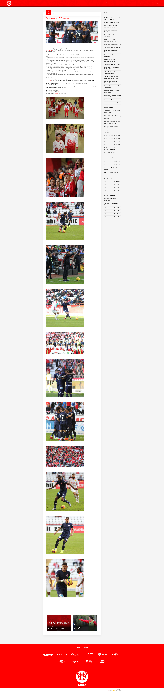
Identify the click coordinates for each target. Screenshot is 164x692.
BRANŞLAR (140, 3)
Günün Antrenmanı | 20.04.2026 (112, 216)
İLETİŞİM (152, 3)
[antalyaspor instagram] (83, 685)
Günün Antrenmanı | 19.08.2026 (112, 22)
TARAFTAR (134, 3)
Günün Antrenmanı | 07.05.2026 (112, 161)
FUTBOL (116, 3)
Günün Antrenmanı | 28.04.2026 (112, 190)
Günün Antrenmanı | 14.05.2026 (112, 138)
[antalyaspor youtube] (85, 685)
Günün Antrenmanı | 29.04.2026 (112, 187)
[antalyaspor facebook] (79, 685)
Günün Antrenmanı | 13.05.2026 (112, 141)
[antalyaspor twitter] (81, 685)
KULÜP (111, 3)
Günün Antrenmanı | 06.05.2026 (112, 164)
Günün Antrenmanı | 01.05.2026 (112, 181)
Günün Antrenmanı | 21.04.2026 (112, 213)
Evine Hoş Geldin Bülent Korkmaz (112, 100)
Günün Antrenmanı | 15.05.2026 (112, 135)
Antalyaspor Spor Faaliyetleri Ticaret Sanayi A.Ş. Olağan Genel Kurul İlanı (112, 117)
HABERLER (146, 3)
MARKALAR (127, 3)
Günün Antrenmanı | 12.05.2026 (112, 144)
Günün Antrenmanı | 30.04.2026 (112, 184)
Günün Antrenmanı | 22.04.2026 (112, 210)
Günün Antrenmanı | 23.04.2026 (112, 207)
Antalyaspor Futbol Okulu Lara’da (112, 44)
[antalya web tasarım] (109, 690)
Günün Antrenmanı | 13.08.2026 (112, 47)
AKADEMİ (121, 3)
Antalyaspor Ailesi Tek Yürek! (111, 103)
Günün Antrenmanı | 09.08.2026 (112, 64)
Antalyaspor (48, 45)
